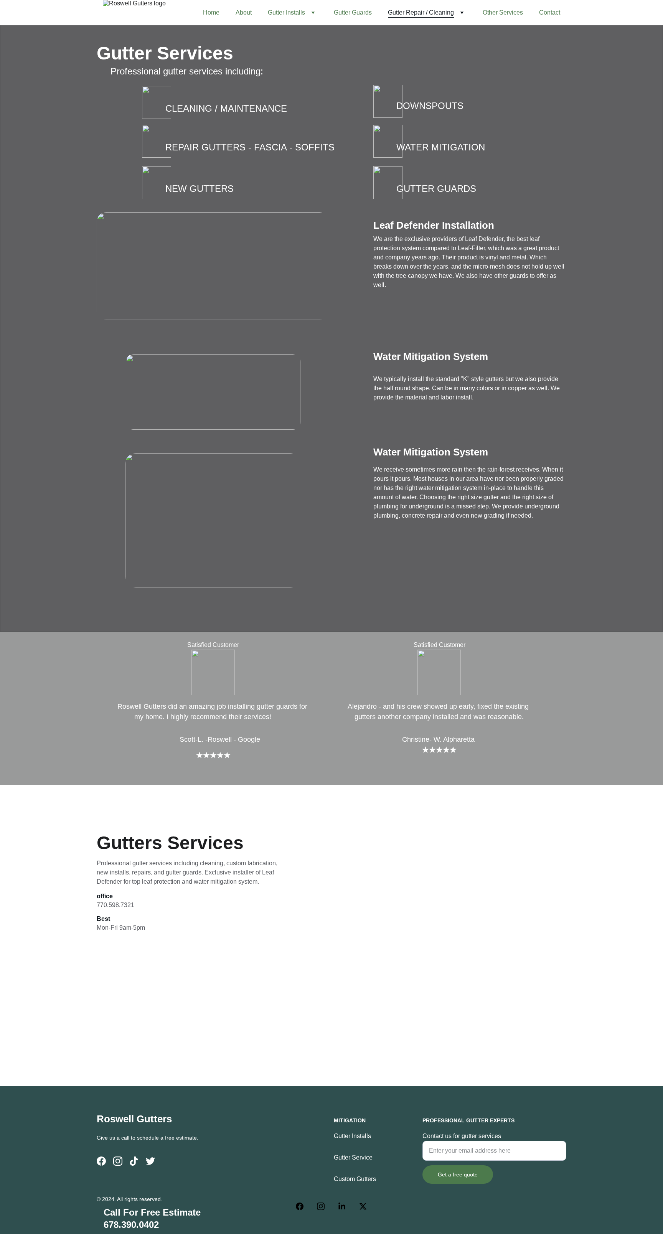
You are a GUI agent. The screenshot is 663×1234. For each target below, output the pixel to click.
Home (211, 12)
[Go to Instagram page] (117, 1161)
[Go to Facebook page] (101, 1161)
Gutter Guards (353, 12)
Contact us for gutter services (461, 1136)
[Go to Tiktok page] (134, 1161)
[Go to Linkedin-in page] (345, 1206)
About (244, 12)
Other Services (503, 12)
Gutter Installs (286, 12)
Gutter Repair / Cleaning (421, 12)
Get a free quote (458, 1174)
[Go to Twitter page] (150, 1161)
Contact (549, 12)
